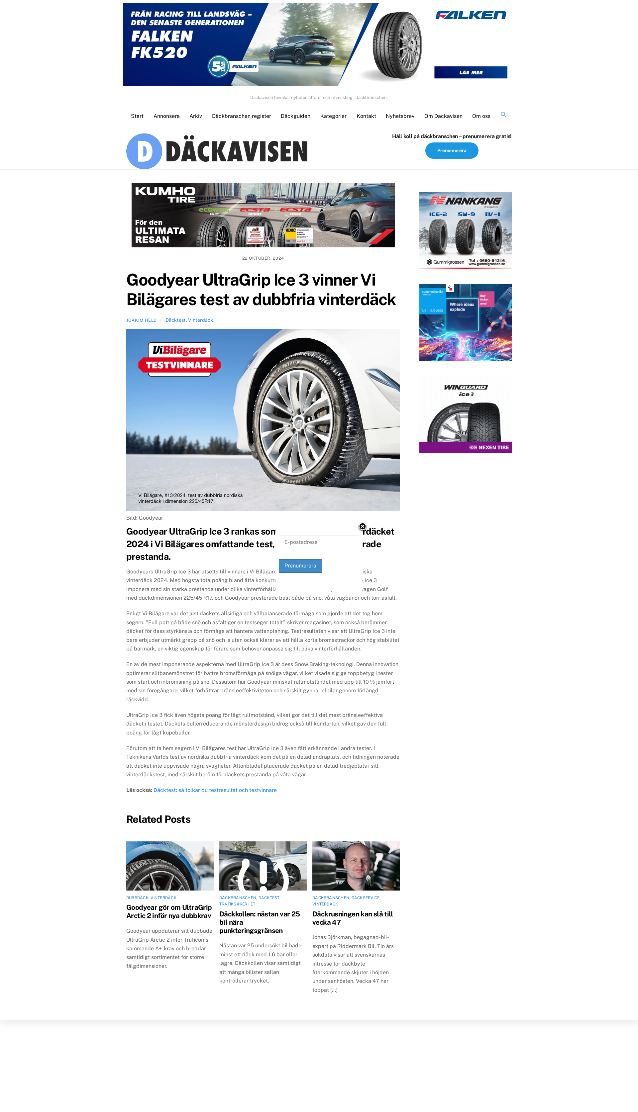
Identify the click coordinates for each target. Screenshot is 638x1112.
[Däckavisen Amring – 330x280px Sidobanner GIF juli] (465, 416)
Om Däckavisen (443, 116)
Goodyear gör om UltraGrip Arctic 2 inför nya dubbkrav (169, 911)
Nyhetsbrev (400, 116)
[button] (503, 115)
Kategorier (333, 116)
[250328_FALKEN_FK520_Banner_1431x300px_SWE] (319, 45)
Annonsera (167, 116)
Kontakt (366, 116)
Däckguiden (295, 116)
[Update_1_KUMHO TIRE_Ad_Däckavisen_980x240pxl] (263, 216)
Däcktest (175, 320)
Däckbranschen (237, 898)
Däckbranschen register (241, 116)
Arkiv (195, 116)
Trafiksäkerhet (237, 904)
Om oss (481, 116)
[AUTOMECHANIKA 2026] (465, 324)
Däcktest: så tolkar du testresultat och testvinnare (215, 790)
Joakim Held (141, 320)
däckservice (366, 898)
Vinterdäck (200, 320)
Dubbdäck (137, 898)
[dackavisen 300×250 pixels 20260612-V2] (465, 232)
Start (137, 116)
